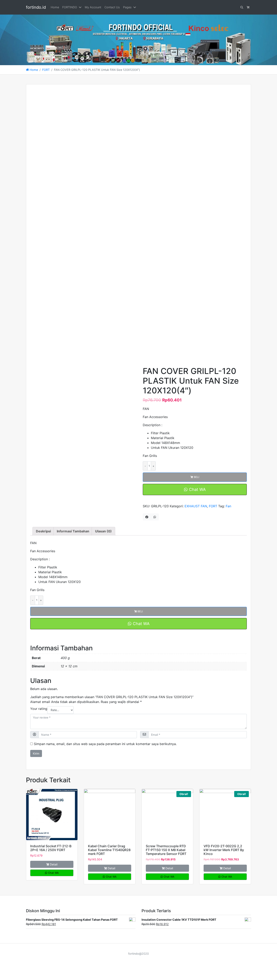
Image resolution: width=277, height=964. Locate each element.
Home (55, 7)
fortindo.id (36, 7)
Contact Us (112, 7)
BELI (196, 477)
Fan (228, 506)
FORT (46, 69)
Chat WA (197, 489)
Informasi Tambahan (73, 531)
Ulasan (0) (103, 531)
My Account (93, 7)
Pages (127, 7)
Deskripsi (43, 531)
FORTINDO (69, 7)
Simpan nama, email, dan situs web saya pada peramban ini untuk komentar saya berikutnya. (105, 744)
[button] (81, 7)
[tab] (43, 531)
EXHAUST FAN (196, 506)
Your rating (38, 709)
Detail (53, 864)
